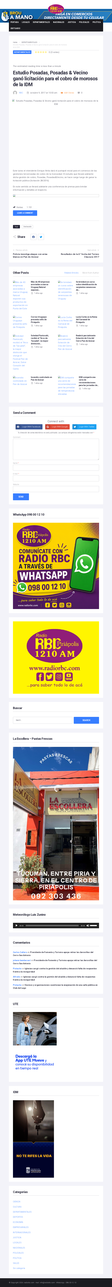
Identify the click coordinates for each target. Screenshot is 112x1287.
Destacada (27, 227)
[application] (56, 925)
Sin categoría (19, 1268)
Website (16, 484)
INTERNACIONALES (22, 1232)
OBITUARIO (15, 28)
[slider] (94, 925)
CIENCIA (16, 1202)
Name (16, 463)
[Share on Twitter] (41, 237)
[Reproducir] (16, 925)
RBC (21, 93)
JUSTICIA (72, 22)
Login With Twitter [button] (86, 427)
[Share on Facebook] (34, 237)
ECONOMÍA (18, 1222)
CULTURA (17, 1207)
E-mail (16, 474)
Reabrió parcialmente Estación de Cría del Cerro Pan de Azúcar (85, 338)
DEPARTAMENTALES (41, 22)
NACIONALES (58, 22)
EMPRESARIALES (21, 1227)
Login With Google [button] (59, 427)
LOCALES (26, 22)
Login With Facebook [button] (31, 427)
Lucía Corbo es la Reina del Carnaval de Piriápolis (86, 319)
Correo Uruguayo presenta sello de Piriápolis (39, 319)
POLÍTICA (97, 22)
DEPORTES (18, 1217)
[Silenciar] (87, 925)
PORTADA (15, 22)
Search (86, 720)
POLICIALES (84, 22)
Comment (16, 437)
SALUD (16, 1263)
